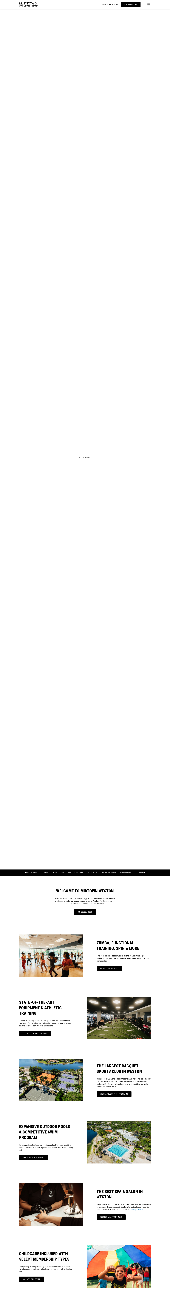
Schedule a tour (110, 4)
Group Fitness (31, 872)
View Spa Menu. (136, 1209)
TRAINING (44, 872)
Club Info (141, 872)
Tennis (54, 872)
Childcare (78, 872)
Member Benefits (126, 872)
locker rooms (92, 872)
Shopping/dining (109, 872)
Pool (62, 872)
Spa (69, 872)
